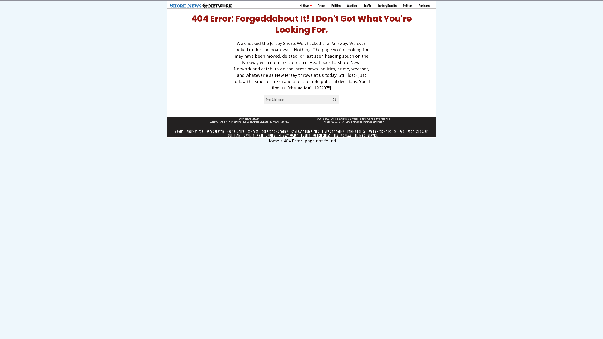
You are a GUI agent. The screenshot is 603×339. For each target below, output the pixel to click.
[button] (334, 99)
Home (273, 141)
